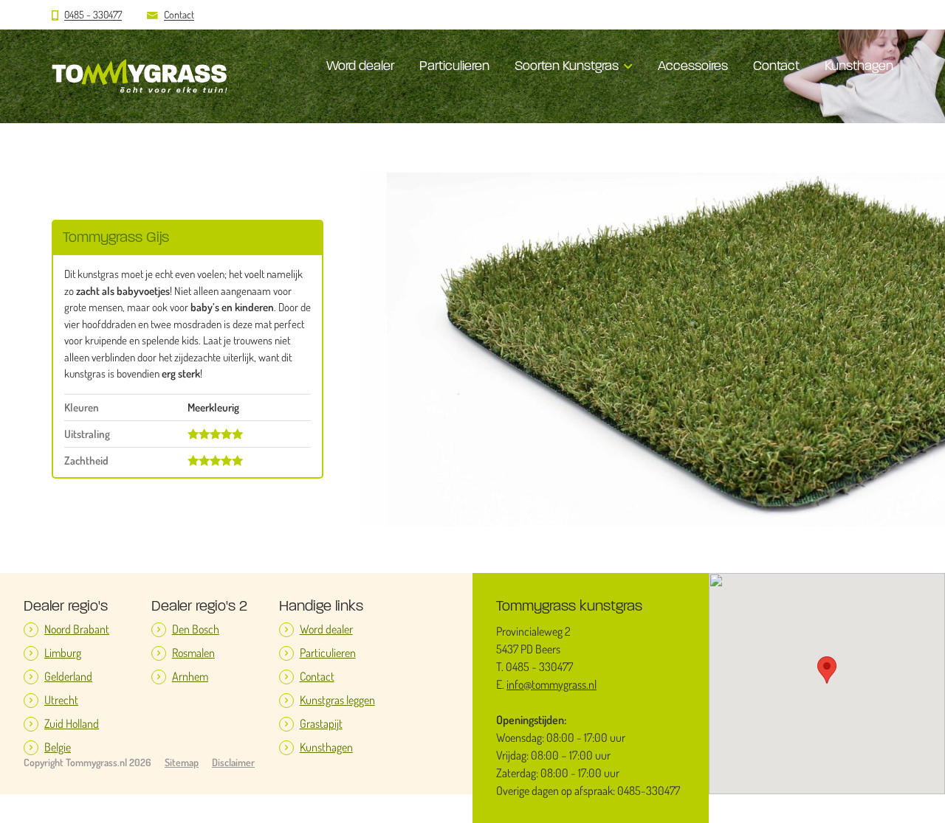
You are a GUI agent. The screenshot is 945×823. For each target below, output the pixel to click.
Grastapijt (321, 724)
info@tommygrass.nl (551, 684)
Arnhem (190, 677)
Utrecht (61, 700)
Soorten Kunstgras (567, 66)
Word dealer (360, 66)
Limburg (62, 653)
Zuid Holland (71, 724)
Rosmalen (193, 653)
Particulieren (454, 66)
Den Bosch (195, 629)
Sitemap (182, 762)
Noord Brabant (76, 629)
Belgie (57, 747)
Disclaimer (233, 762)
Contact (179, 15)
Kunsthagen (859, 66)
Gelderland (68, 677)
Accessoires (693, 66)
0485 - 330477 (93, 15)
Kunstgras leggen (337, 700)
